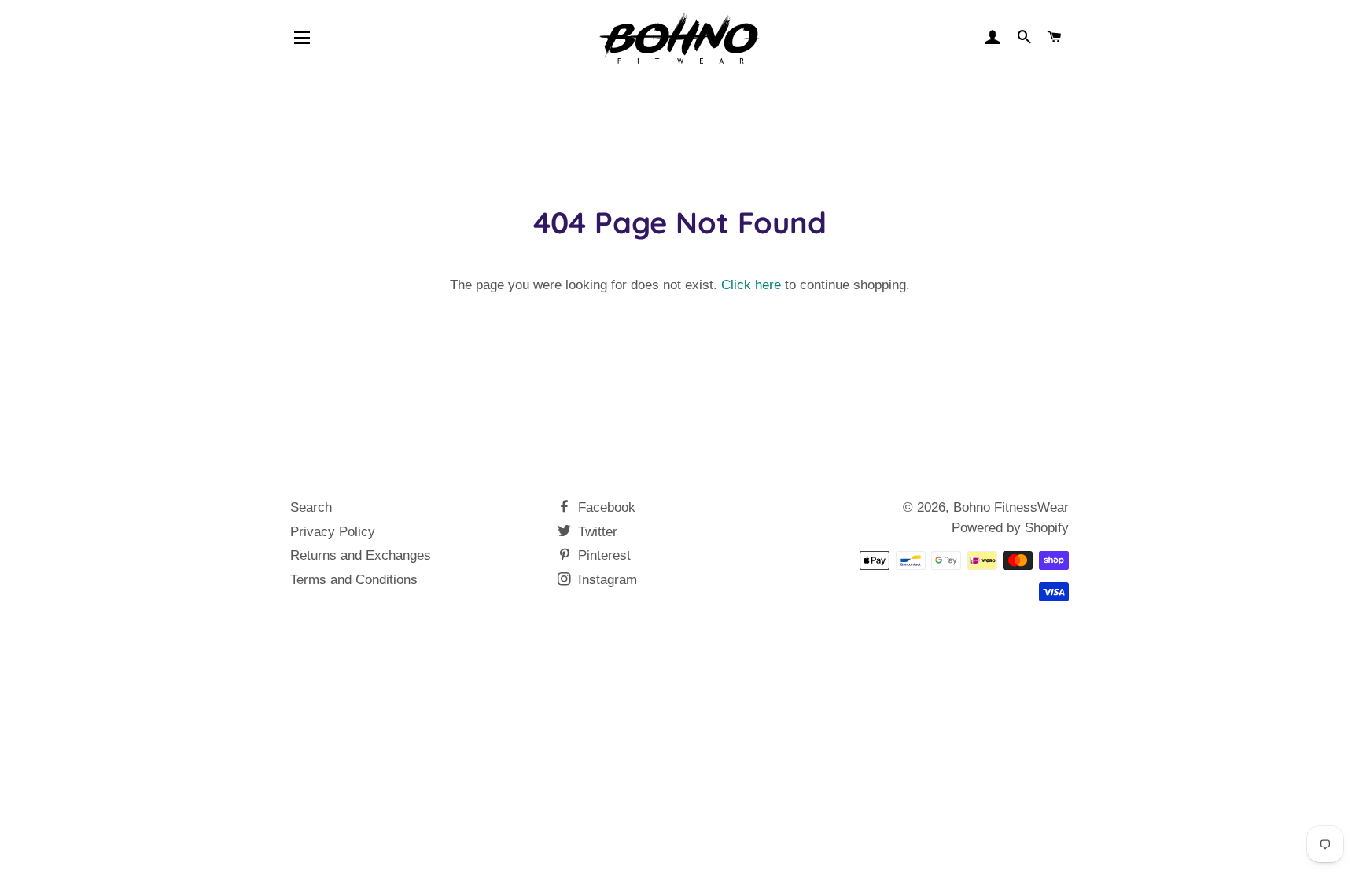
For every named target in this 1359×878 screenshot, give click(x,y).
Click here (751, 284)
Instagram (605, 579)
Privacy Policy (332, 531)
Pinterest (602, 555)
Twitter (595, 531)
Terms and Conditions (354, 579)
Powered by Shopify (1010, 527)
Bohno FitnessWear (1011, 507)
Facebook (604, 507)
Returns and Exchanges (360, 555)
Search (311, 507)
